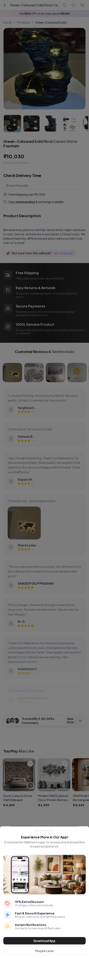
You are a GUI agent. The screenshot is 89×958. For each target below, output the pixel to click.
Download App (44, 941)
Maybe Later (44, 951)
